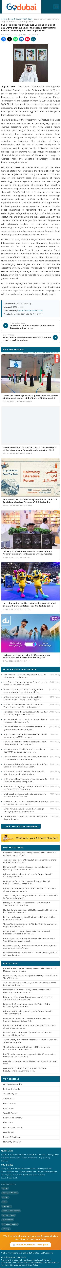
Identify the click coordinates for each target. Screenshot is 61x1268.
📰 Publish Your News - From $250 (30, 1245)
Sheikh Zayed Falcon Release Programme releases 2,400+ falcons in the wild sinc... (23, 690)
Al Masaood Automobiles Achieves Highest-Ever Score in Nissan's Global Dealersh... (26, 765)
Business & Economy (12, 1118)
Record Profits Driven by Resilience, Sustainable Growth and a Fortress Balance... (26, 758)
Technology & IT (10, 1094)
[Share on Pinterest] (27, 39)
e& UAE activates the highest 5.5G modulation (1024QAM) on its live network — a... (24, 750)
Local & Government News (20, 19)
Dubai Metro (15, 1158)
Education (8, 1123)
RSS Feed (41, 1155)
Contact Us (31, 1155)
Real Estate (8, 1108)
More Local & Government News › (40, 352)
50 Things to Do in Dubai (11, 1175)
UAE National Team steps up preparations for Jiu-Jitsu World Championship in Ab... (26, 780)
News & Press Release (11, 1211)
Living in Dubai (7, 1168)
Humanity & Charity (12, 1142)
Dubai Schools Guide (9, 1172)
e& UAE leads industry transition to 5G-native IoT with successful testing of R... (25, 720)
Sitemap (4, 1161)
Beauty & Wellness (10, 1193)
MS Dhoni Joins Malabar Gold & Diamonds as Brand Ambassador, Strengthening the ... (24, 705)
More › (54, 847)
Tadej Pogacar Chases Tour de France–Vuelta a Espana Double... (25, 817)
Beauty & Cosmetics (12, 1084)
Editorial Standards (18, 1155)
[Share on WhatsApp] (15, 39)
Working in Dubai (44, 1168)
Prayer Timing (44, 1158)
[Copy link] (33, 39)
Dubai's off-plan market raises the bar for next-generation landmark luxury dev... (25, 728)
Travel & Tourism (10, 1113)
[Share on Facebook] (3, 39)
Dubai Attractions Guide (25, 1168)
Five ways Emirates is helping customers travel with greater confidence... (25, 675)
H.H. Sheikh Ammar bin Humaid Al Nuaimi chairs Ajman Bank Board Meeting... (25, 683)
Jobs (4, 1202)
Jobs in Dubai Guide (9, 1178)
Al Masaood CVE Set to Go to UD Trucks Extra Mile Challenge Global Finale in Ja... (24, 772)
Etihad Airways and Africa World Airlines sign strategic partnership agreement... (24, 810)
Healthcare (8, 1132)
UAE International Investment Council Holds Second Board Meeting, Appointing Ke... (23, 698)
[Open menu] (56, 6)
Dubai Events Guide (28, 1172)
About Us (5, 1155)
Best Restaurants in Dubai (34, 1175)
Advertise (5, 1158)
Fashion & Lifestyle (11, 1089)
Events (5, 1197)
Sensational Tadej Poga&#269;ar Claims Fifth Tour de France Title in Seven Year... (26, 787)
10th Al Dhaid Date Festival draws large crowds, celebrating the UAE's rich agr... (25, 735)
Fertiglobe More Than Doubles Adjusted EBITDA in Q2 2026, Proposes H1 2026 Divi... (26, 713)
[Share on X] (9, 39)
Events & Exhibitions (12, 1137)
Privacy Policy (53, 1155)
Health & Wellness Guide (47, 1172)
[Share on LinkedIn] (21, 39)
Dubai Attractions (29, 1158)
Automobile (8, 1098)
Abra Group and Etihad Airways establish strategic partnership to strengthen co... (26, 802)
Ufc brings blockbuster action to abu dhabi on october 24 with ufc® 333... (25, 795)
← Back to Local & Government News (20, 826)
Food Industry (9, 1103)
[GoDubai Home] (21, 6)
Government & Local (12, 1127)
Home (4, 19)
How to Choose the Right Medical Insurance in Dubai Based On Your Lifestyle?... (25, 743)
